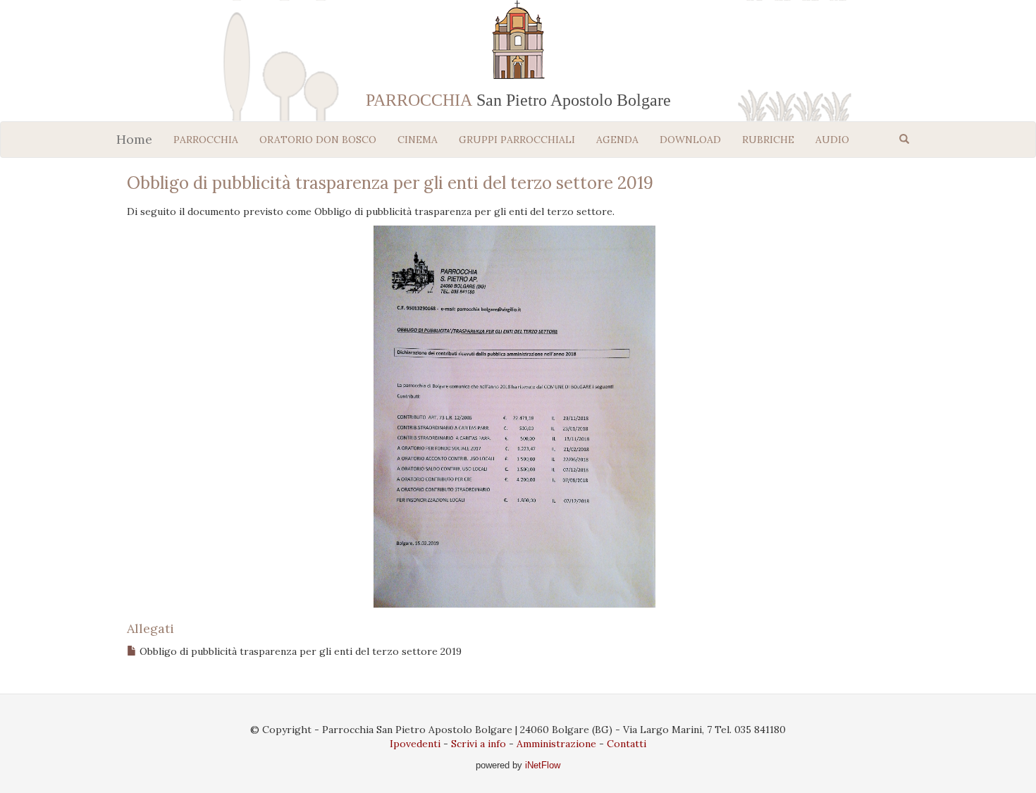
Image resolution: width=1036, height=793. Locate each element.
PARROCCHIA (205, 139)
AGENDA (617, 139)
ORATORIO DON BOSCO (317, 139)
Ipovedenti (415, 743)
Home (134, 139)
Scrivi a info (478, 743)
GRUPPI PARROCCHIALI (517, 139)
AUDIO (832, 139)
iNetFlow (541, 765)
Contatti (626, 743)
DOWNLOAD (690, 139)
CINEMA (417, 139)
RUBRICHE (768, 139)
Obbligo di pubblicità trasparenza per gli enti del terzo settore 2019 (301, 651)
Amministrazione (556, 743)
